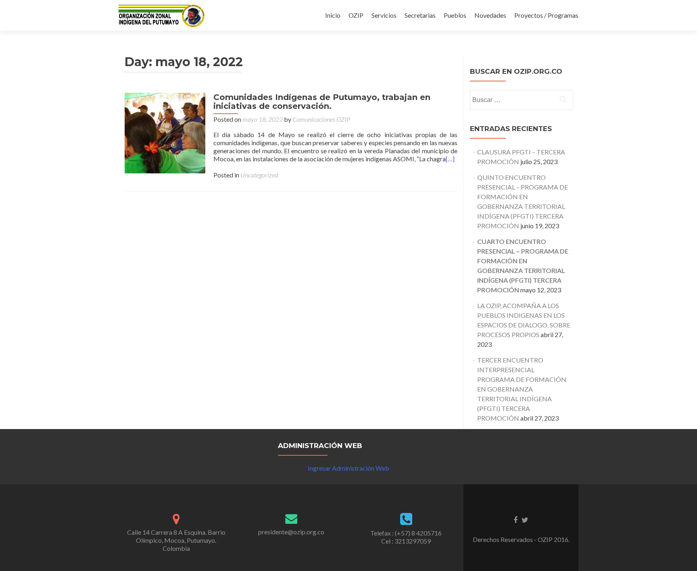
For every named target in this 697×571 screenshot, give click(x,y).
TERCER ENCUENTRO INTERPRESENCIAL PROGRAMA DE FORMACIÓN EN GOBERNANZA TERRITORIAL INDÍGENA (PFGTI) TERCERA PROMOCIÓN (521, 389)
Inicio (332, 15)
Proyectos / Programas (546, 15)
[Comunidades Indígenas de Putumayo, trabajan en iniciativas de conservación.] (165, 132)
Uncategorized (259, 175)
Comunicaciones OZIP (321, 119)
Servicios (383, 15)
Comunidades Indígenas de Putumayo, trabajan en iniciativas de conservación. (321, 101)
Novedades (490, 15)
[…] (450, 159)
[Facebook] (515, 519)
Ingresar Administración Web (348, 468)
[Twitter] (525, 519)
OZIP (355, 15)
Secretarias (420, 15)
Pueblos (455, 15)
